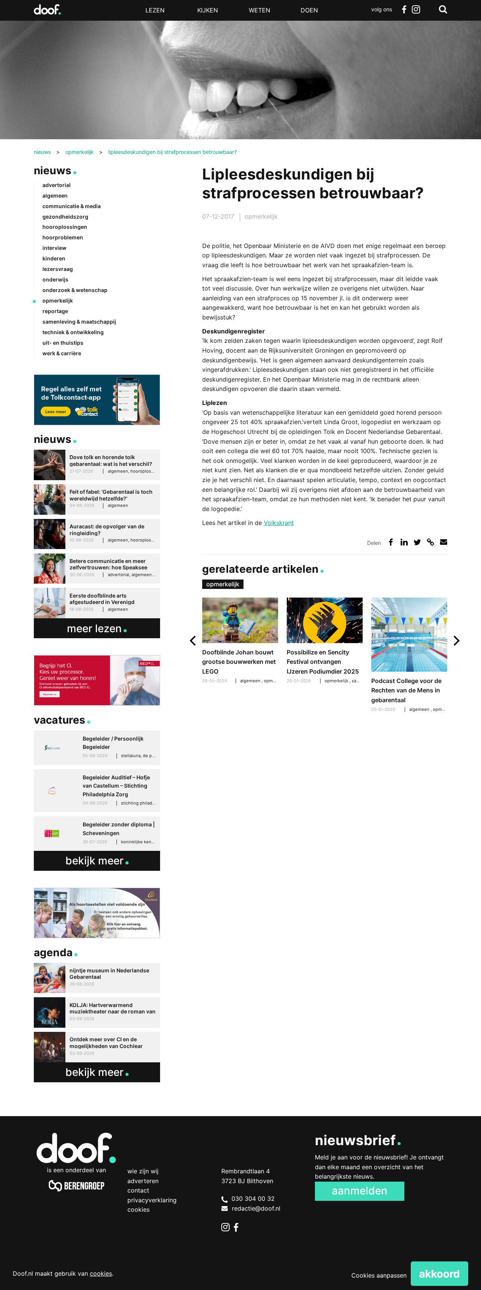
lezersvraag (57, 269)
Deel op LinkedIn (404, 542)
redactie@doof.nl (256, 1208)
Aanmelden (359, 1190)
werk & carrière (61, 353)
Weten (259, 10)
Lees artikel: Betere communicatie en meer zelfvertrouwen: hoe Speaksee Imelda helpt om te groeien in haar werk (97, 569)
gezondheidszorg (65, 216)
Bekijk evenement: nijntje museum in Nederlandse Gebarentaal (97, 978)
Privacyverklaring (152, 1200)
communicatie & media (71, 206)
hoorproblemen (62, 237)
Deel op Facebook (391, 542)
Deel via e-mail (443, 542)
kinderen (53, 258)
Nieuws (53, 170)
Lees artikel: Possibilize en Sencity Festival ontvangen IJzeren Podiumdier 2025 (325, 642)
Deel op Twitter (417, 542)
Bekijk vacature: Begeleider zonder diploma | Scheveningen (97, 833)
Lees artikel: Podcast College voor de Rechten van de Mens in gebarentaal (409, 656)
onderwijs (55, 279)
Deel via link (430, 542)
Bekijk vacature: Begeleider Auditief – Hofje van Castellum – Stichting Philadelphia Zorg (97, 790)
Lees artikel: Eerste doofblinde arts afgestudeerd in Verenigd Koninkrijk (97, 603)
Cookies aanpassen (379, 1275)
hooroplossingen (64, 227)
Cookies (138, 1209)
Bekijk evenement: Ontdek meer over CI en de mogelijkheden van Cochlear (97, 1047)
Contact (138, 1190)
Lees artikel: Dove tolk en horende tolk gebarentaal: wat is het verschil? (97, 465)
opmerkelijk (261, 216)
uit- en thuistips (62, 342)
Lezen (155, 10)
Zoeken (443, 9)
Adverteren (143, 1181)
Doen (309, 10)
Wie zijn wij (143, 1171)
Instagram (416, 9)
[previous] (193, 640)
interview (54, 248)
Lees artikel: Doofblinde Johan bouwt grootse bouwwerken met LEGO (240, 642)
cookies (101, 1273)
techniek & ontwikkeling (73, 332)
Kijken (207, 10)
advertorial (56, 185)
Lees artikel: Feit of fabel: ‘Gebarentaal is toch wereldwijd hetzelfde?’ (97, 499)
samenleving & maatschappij (79, 321)
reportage (55, 311)
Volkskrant (279, 522)
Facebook (404, 9)
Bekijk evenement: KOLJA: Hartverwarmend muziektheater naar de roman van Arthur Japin (97, 1012)
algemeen (420, 709)
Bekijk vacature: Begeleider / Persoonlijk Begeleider (97, 747)
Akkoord (439, 1273)
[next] (455, 640)
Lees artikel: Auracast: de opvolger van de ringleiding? (97, 534)
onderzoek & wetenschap (74, 290)
